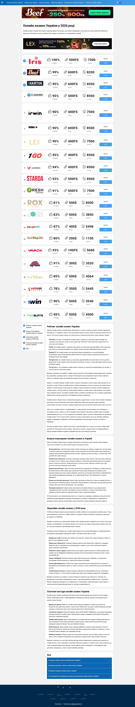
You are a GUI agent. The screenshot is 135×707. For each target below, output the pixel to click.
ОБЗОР (106, 58)
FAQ (27, 349)
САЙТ (105, 63)
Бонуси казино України (15, 2)
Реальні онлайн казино (93, 2)
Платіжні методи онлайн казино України (34, 344)
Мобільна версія (56, 2)
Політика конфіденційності (72, 704)
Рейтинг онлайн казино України (34, 326)
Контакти (58, 704)
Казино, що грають (31, 2)
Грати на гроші (44, 2)
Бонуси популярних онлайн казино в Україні (34, 332)
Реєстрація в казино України (74, 2)
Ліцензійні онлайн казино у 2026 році (32, 338)
